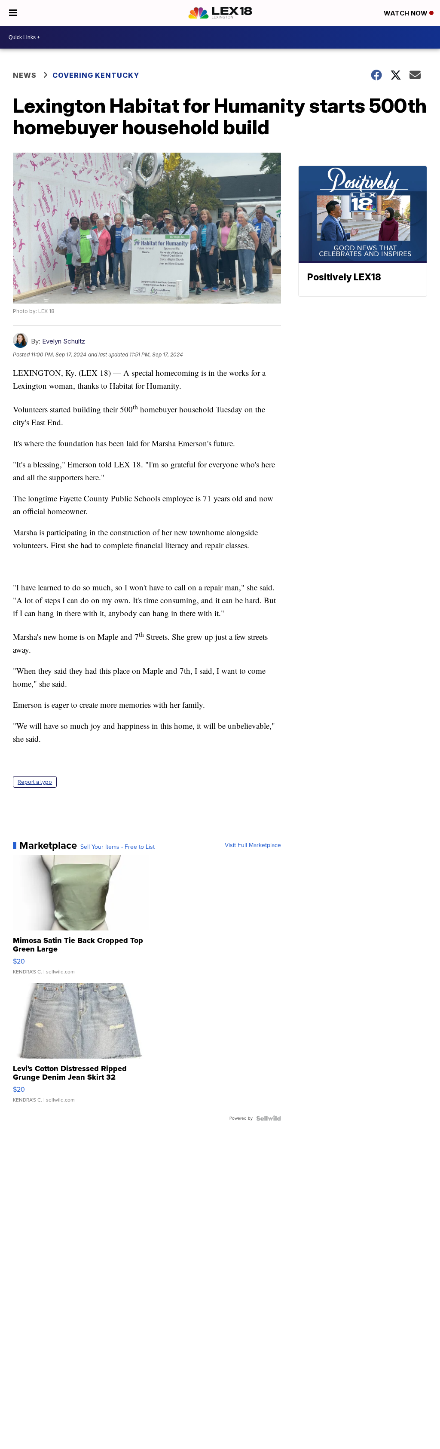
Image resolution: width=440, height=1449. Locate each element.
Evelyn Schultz (63, 341)
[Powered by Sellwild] (268, 1118)
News (25, 75)
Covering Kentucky (95, 75)
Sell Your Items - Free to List (117, 847)
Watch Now (406, 13)
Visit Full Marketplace (253, 845)
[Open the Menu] (13, 13)
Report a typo (35, 782)
